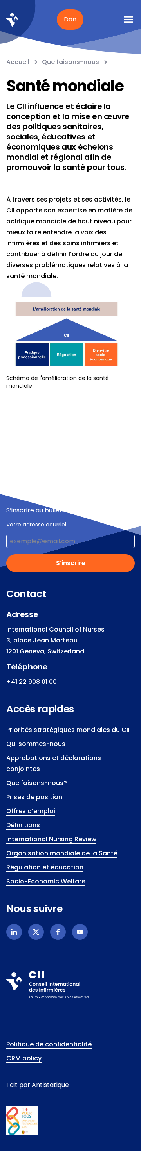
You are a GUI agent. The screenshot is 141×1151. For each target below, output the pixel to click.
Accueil (17, 61)
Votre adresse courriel (36, 524)
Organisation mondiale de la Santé (62, 853)
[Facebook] (58, 932)
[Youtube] (80, 932)
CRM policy (24, 1058)
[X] (36, 932)
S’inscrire (70, 563)
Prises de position (34, 796)
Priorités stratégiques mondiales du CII (68, 729)
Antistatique (50, 1084)
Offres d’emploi (30, 811)
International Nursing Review (51, 839)
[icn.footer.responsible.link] (70, 1121)
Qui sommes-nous (35, 743)
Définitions (23, 825)
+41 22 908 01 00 (31, 681)
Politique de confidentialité (49, 1044)
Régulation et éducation (44, 867)
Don (70, 19)
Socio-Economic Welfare (45, 881)
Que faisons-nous (70, 61)
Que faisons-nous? (36, 782)
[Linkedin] (14, 932)
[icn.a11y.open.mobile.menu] (128, 19)
